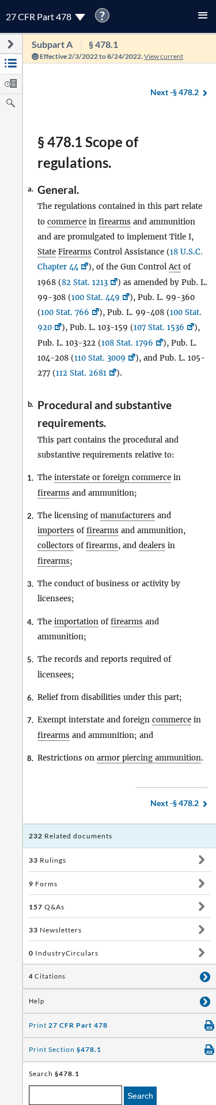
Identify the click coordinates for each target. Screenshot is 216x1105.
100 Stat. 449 (95, 297)
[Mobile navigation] (203, 16)
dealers (152, 545)
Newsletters (55, 930)
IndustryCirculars (63, 953)
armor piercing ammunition (149, 758)
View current (163, 56)
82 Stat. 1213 (85, 282)
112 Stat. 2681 (81, 373)
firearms (114, 222)
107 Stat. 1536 (159, 327)
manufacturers (127, 515)
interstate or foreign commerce (112, 477)
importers (55, 530)
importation (76, 622)
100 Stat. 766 (65, 312)
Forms (43, 883)
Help (36, 1001)
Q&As (47, 906)
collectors (55, 545)
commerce (66, 222)
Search (140, 1095)
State (46, 252)
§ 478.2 (174, 92)
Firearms (75, 252)
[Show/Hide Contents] (201, 859)
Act (175, 267)
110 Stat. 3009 (100, 358)
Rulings (47, 860)
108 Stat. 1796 (127, 343)
